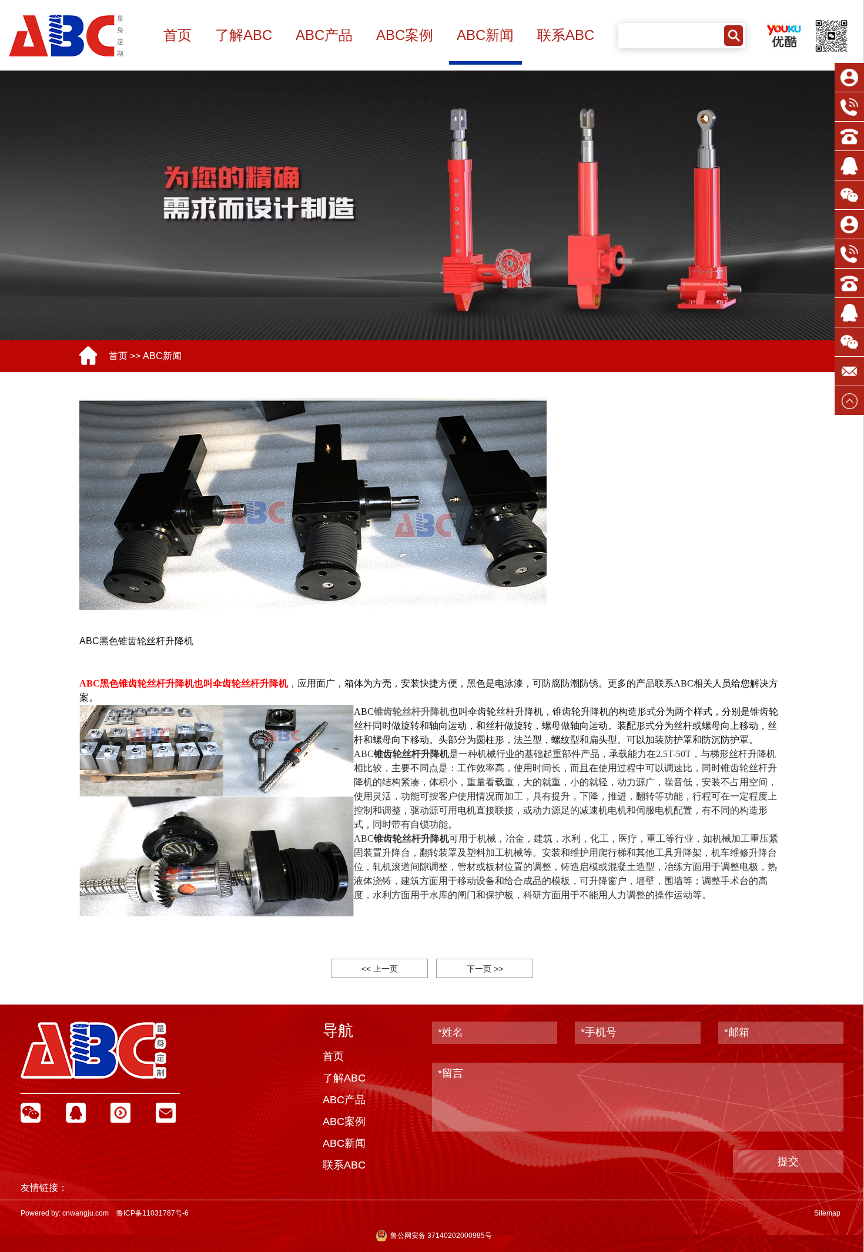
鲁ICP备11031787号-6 (152, 1213)
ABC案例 (404, 35)
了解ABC (243, 35)
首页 (177, 35)
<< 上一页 (379, 968)
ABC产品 (324, 35)
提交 (788, 1161)
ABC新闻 (485, 35)
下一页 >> (485, 968)
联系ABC (565, 35)
